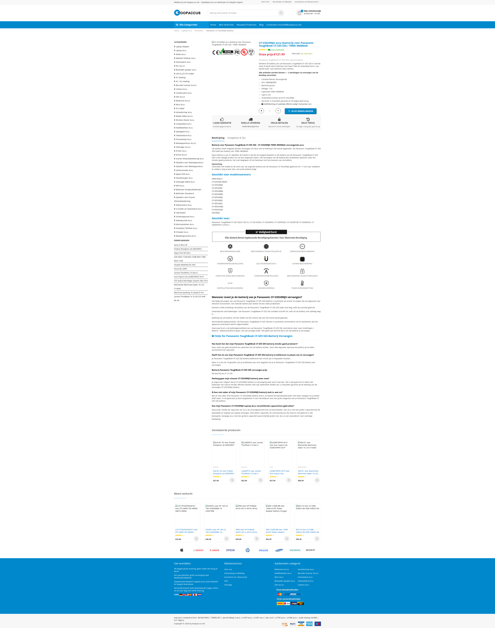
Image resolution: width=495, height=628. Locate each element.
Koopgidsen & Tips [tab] (237, 137)
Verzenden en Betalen (282, 2)
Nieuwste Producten (246, 24)
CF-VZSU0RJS (217, 200)
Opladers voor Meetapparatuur (189, 166)
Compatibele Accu (183, 124)
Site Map (228, 585)
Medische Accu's (183, 100)
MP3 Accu (180, 185)
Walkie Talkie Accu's (184, 116)
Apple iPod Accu (183, 174)
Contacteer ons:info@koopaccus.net (284, 24)
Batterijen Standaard (185, 193)
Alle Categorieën (188, 24)
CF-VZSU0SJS (217, 203)
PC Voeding (180, 77)
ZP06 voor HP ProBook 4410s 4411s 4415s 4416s (216, 530)
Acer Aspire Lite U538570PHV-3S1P (189, 276)
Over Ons (265, 2)
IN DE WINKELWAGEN (302, 111)
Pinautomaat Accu (183, 139)
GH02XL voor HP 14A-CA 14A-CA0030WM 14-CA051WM (185, 530)
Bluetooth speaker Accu (186, 70)
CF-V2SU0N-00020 (219, 182)
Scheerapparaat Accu (185, 216)
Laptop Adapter (182, 46)
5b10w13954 (203, 617)
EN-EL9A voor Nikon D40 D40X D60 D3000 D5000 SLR (308, 530)
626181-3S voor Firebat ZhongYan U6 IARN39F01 (223, 472)
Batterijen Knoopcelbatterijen (188, 189)
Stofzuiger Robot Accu (185, 182)
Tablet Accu (181, 54)
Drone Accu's (181, 155)
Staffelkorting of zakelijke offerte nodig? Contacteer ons (287, 104)
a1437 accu (247, 617)
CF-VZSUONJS (217, 206)
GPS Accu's (180, 97)
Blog (261, 24)
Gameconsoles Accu (184, 170)
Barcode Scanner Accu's (186, 85)
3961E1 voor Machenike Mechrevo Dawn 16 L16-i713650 (308, 472)
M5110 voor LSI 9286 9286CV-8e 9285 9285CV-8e (277, 530)
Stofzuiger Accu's (183, 147)
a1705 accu (280, 617)
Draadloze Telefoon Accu (186, 228)
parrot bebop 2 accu (231, 617)
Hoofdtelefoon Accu (184, 127)
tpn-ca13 (269, 617)
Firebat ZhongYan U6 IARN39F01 (188, 249)
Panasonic (199, 30)
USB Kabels (181, 212)
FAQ (226, 581)
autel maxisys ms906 (308, 617)
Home (213, 24)
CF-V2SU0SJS (217, 188)
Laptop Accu (187, 30)
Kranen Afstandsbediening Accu (190, 158)
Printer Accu (181, 151)
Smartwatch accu (183, 62)
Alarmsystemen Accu (185, 224)
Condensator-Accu (184, 93)
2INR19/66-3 (217, 178)
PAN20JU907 (271, 82)
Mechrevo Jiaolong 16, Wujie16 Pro (189, 292)
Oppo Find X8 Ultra (182, 253)
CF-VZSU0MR (217, 194)
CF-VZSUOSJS (217, 209)
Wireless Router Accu (185, 120)
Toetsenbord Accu (183, 135)
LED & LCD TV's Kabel (185, 73)
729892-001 (216, 617)
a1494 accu (292, 617)
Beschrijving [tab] (218, 137)
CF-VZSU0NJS (217, 197)
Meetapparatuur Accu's (186, 143)
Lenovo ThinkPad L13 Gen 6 (186, 272)
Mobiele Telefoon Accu (185, 58)
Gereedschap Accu (184, 112)
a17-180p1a (179, 620)
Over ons (228, 569)
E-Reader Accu (182, 232)
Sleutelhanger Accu (184, 178)
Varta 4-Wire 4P (180, 245)
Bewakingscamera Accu (186, 236)
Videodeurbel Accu (184, 220)
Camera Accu (181, 89)
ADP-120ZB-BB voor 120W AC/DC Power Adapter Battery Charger (247, 530)
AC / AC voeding (182, 81)
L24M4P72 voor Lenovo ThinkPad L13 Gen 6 (251, 472)
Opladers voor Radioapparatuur (189, 162)
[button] (308, 12)
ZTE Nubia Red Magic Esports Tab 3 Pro (191, 280)
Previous (214, 41)
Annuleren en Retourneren (306, 2)
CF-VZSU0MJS (217, 191)
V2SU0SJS (216, 212)
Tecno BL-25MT (180, 269)
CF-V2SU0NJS (217, 185)
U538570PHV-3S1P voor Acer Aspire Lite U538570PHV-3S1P (280, 472)
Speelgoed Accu (182, 131)
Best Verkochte (226, 24)
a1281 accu (259, 617)
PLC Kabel (180, 108)
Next (253, 41)
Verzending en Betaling (234, 573)
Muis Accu (180, 104)
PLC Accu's (180, 66)
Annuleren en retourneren (235, 577)
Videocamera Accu (184, 205)
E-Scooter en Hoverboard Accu (189, 209)
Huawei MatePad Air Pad (184, 265)
